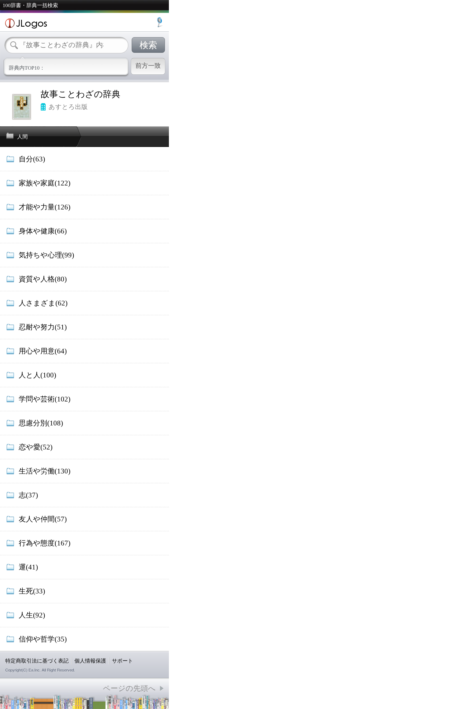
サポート (122, 661)
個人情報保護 (90, 661)
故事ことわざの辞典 (80, 94)
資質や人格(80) (43, 279)
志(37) (28, 495)
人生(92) (32, 615)
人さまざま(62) (43, 303)
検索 (148, 45)
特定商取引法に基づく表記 (37, 661)
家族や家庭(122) (44, 183)
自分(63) (32, 159)
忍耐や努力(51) (43, 327)
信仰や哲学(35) (43, 639)
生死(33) (32, 591)
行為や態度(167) (44, 543)
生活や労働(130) (44, 471)
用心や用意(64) (43, 351)
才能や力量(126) (44, 207)
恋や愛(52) (36, 447)
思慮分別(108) (41, 423)
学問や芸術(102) (44, 399)
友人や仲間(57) (43, 519)
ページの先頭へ (129, 688)
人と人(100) (37, 375)
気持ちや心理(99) (46, 255)
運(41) (28, 567)
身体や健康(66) (43, 231)
